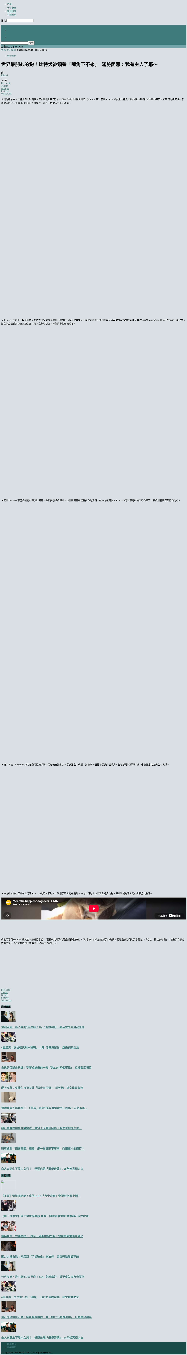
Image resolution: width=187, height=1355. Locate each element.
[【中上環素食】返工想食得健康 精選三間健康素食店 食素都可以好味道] (8, 1210)
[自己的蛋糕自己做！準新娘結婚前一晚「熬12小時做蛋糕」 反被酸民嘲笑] (8, 1061)
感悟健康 (11, 11)
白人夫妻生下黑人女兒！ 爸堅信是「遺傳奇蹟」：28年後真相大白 (42, 1168)
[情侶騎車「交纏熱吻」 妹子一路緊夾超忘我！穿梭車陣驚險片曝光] (8, 1230)
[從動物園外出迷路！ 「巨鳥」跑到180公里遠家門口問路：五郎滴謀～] (8, 1101)
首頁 (9, 4)
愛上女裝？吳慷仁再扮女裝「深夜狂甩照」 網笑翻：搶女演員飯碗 (42, 1087)
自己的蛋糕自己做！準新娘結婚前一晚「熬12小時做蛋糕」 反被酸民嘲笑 (46, 1067)
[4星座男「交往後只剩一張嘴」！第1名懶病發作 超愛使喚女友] (8, 1041)
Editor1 (4, 75)
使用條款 (11, 1344)
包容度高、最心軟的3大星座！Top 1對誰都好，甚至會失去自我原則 (42, 1027)
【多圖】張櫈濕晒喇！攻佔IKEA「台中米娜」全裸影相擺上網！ (40, 1195)
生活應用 (11, 15)
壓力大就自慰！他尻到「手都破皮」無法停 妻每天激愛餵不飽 (40, 1256)
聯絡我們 (11, 1347)
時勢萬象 (11, 8)
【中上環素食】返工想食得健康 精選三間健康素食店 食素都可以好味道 (45, 1216)
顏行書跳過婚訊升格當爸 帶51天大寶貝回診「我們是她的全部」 (41, 1128)
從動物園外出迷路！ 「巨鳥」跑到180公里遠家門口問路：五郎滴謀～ (44, 1108)
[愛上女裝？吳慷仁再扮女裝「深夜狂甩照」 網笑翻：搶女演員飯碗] (8, 1081)
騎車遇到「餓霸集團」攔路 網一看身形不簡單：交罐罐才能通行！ (42, 1148)
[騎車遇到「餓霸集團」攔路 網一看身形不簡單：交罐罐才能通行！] (8, 1142)
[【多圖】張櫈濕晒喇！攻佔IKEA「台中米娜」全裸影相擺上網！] (8, 1189)
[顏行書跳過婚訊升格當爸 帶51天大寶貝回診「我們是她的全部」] (8, 1122)
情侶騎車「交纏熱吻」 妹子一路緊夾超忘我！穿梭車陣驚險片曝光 (42, 1236)
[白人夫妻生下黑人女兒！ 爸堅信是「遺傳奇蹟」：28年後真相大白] (8, 1162)
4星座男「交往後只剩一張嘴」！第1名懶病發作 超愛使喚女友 (40, 1047)
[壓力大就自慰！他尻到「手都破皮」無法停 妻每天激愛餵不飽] (8, 1250)
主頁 (3, 50)
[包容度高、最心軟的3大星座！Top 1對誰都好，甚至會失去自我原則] (8, 1021)
